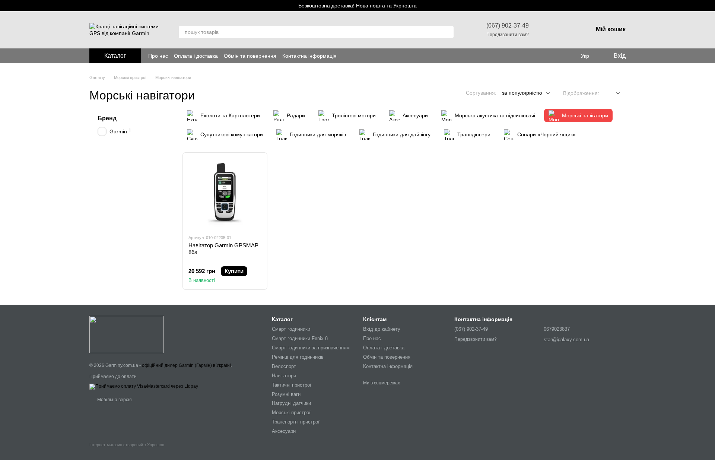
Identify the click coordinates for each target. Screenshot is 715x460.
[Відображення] (612, 93)
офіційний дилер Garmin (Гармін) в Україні (186, 365)
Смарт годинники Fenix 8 (300, 338)
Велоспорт (284, 366)
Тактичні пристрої (291, 385)
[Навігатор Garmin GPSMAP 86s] (224, 193)
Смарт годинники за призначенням (311, 347)
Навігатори (284, 375)
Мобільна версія (114, 399)
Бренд (107, 118)
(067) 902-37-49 (507, 25)
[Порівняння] (567, 30)
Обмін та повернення (250, 56)
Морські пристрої (291, 412)
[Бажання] (548, 30)
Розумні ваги (286, 394)
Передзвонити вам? (507, 34)
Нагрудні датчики (291, 403)
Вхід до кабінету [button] (381, 329)
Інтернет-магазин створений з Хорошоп (126, 444)
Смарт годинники (291, 329)
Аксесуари (284, 431)
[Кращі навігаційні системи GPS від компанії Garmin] (126, 334)
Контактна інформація (309, 56)
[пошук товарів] (448, 32)
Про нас (158, 56)
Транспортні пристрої (296, 422)
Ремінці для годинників (298, 357)
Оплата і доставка (196, 56)
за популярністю (522, 93)
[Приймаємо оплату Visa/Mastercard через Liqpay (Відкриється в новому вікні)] (143, 386)
